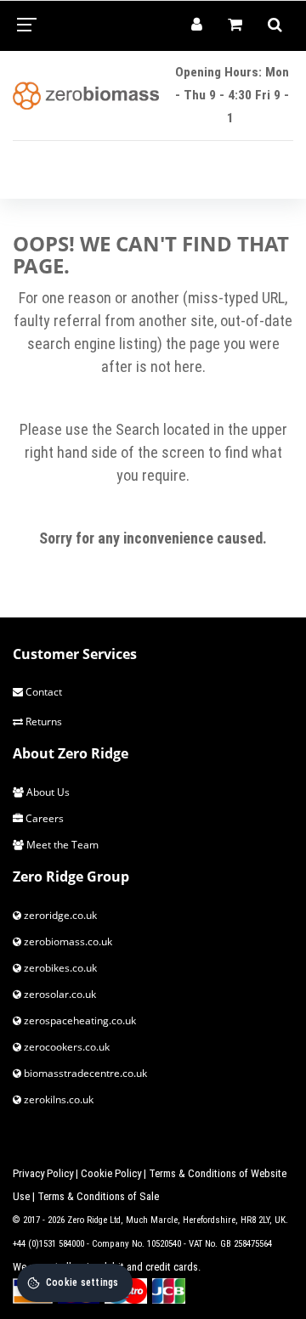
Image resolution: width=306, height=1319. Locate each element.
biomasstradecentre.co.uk (84, 1073)
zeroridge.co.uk (59, 915)
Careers (43, 818)
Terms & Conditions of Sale (98, 1196)
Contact (42, 692)
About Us (47, 792)
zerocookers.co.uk (65, 1047)
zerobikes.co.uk (59, 968)
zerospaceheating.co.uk (78, 1020)
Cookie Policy (111, 1173)
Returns (42, 721)
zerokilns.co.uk (57, 1099)
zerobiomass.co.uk (66, 941)
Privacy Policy (43, 1173)
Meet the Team (61, 844)
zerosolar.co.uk (58, 994)
